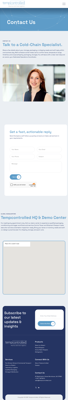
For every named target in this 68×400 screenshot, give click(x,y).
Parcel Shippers (39, 347)
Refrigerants (38, 352)
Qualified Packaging (11, 369)
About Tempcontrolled (41, 363)
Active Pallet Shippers (41, 350)
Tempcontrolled (33, 397)
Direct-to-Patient (40, 345)
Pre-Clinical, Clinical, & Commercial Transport (18, 363)
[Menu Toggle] (63, 4)
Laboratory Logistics (11, 367)
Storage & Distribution (11, 372)
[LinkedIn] (39, 387)
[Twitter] (36, 387)
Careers (37, 365)
